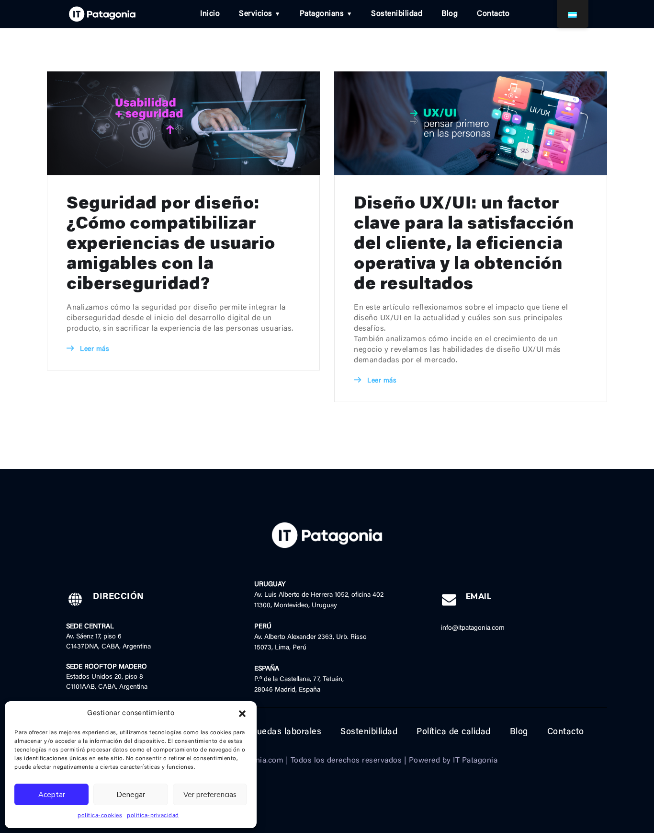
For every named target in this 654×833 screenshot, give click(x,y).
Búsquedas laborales (279, 732)
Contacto (493, 14)
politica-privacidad (153, 816)
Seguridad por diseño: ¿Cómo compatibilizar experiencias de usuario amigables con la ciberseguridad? (171, 245)
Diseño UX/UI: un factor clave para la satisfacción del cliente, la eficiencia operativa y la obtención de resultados (464, 245)
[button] (242, 713)
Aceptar (51, 794)
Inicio (210, 14)
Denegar (130, 794)
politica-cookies (100, 816)
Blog (449, 14)
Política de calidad (454, 732)
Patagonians (322, 14)
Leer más (93, 349)
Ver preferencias (210, 794)
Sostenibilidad (396, 14)
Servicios (255, 14)
